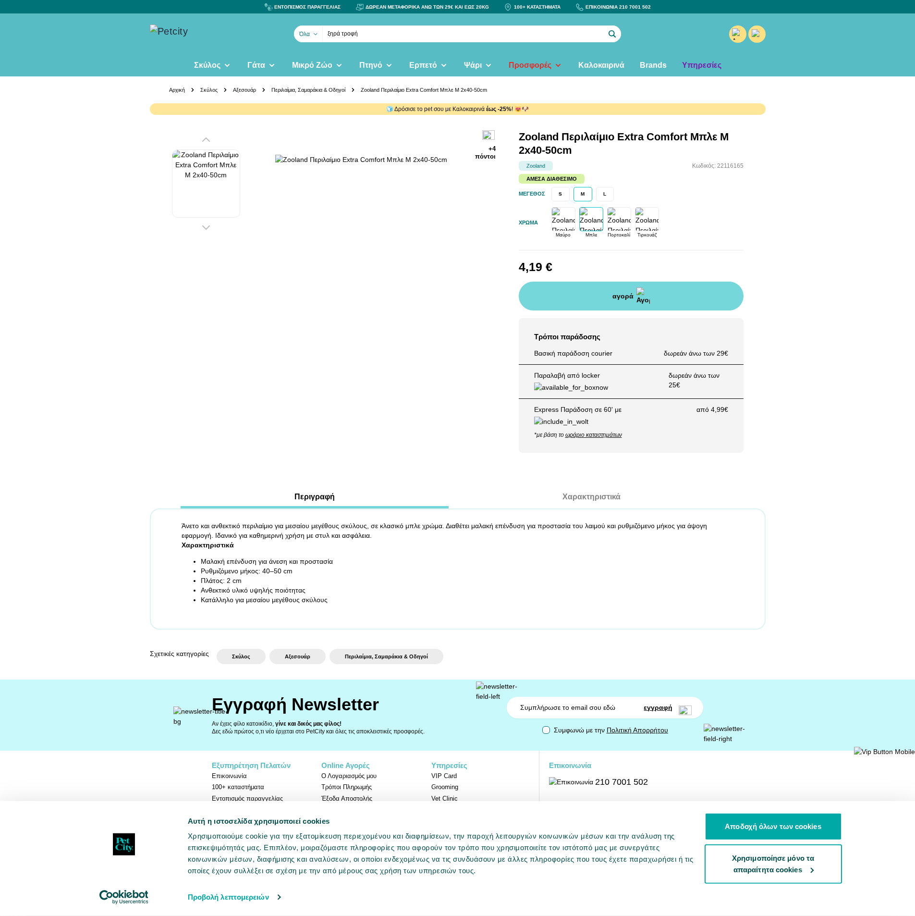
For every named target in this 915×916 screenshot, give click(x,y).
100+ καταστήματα (238, 787)
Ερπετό (423, 65)
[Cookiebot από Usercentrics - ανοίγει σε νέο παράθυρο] (124, 897)
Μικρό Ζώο (312, 65)
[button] (612, 34)
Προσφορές (530, 65)
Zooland (535, 166)
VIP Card (444, 776)
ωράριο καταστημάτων (593, 435)
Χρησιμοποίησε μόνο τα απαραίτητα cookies (773, 863)
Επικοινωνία (229, 776)
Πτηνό (370, 65)
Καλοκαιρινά (601, 65)
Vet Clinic (444, 798)
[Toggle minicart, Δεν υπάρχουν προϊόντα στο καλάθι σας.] (757, 34)
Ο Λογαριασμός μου (349, 776)
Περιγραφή (314, 497)
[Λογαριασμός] (737, 34)
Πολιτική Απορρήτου (637, 730)
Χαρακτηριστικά (591, 497)
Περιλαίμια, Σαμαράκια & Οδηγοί (308, 90)
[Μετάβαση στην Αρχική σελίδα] (198, 34)
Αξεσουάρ (244, 90)
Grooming (444, 787)
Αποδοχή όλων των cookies (773, 826)
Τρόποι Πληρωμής (346, 787)
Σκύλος (207, 65)
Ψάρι (473, 65)
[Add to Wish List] (489, 135)
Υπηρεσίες (701, 65)
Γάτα (256, 65)
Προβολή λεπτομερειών (228, 897)
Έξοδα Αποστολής (346, 798)
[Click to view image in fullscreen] (371, 250)
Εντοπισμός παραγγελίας (247, 798)
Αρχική (177, 90)
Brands (653, 65)
